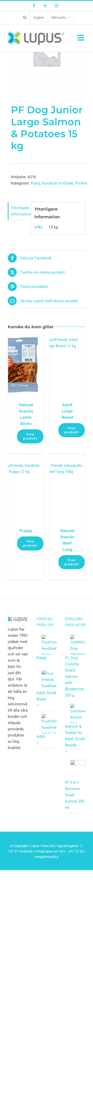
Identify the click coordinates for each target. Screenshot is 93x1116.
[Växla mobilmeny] (81, 38)
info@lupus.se (46, 851)
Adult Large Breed (67, 411)
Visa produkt (30, 436)
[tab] (18, 211)
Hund (35, 183)
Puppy (25, 530)
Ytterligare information (19, 211)
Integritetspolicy (46, 857)
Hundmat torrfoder (57, 183)
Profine (81, 183)
